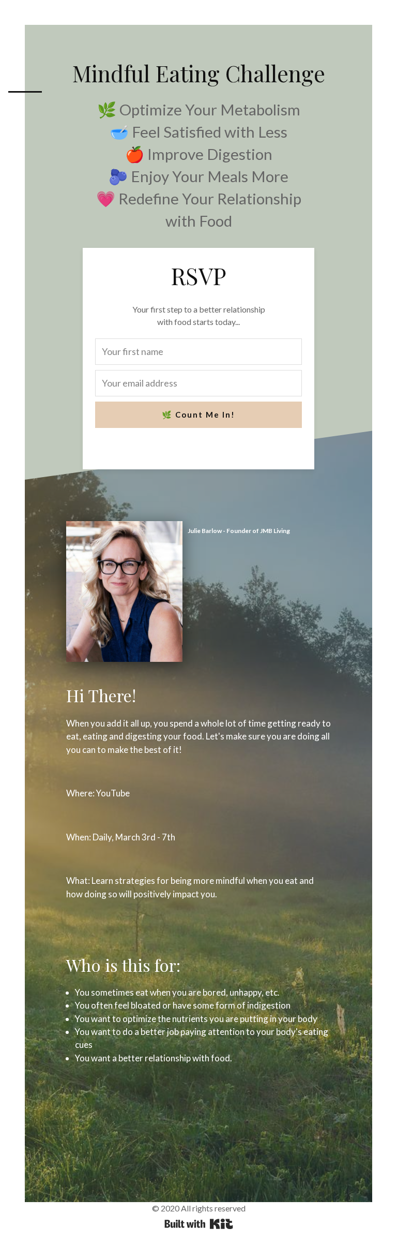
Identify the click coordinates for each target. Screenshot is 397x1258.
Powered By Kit (198, 1224)
